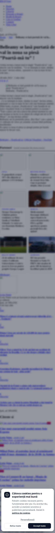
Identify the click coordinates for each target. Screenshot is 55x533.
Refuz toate (15, 526)
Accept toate (39, 526)
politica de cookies (21, 513)
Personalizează (27, 519)
